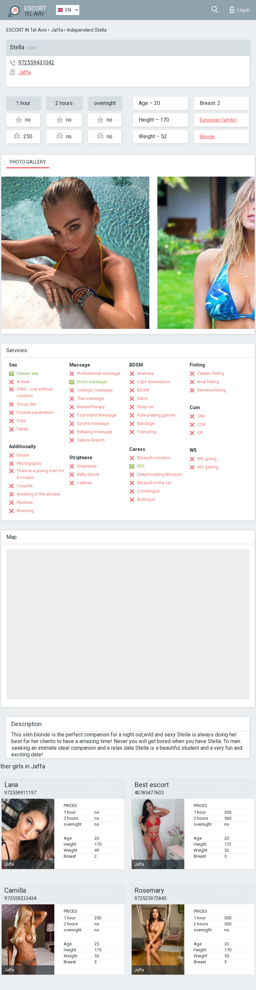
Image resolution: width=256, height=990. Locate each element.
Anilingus (146, 499)
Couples (25, 485)
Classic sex (27, 373)
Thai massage (90, 398)
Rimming (25, 510)
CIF (200, 432)
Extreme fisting (211, 390)
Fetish (22, 429)
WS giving (207, 458)
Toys (21, 420)
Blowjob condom (153, 457)
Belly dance (88, 474)
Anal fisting (208, 381)
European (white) (218, 120)
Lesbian (84, 482)
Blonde (207, 137)
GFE (141, 466)
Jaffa (57, 30)
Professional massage (98, 373)
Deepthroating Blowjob (159, 474)
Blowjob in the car (154, 482)
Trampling (146, 431)
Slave (142, 398)
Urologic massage (95, 390)
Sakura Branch (91, 440)
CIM (201, 416)
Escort (23, 455)
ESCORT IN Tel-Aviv (26, 30)
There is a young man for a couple (40, 474)
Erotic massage (92, 381)
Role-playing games (156, 415)
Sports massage (93, 423)
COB (201, 424)
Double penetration (35, 412)
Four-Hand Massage (96, 415)
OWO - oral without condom (35, 392)
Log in (243, 10)
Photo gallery (28, 162)
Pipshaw (25, 502)
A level (23, 381)
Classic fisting (210, 373)
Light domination (153, 381)
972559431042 (36, 62)
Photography (29, 463)
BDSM (143, 390)
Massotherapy (91, 406)
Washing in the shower (38, 494)
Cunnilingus (148, 491)
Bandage (145, 423)
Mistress (145, 373)
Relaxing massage (94, 431)
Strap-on (145, 406)
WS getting (208, 467)
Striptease (87, 466)
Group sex (26, 404)
